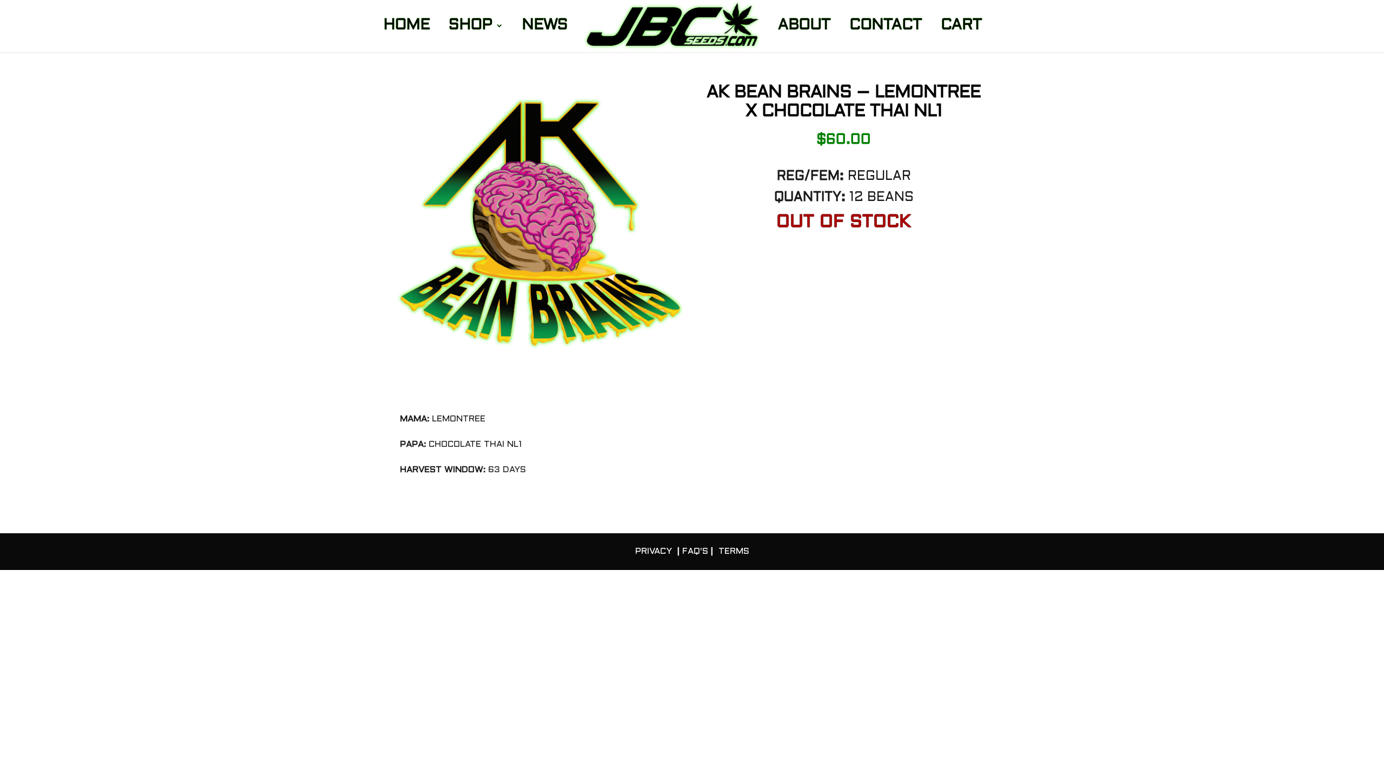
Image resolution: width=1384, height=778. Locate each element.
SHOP (470, 27)
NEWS (545, 27)
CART (961, 27)
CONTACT (885, 27)
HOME (406, 27)
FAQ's (695, 551)
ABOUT (804, 27)
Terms (733, 551)
